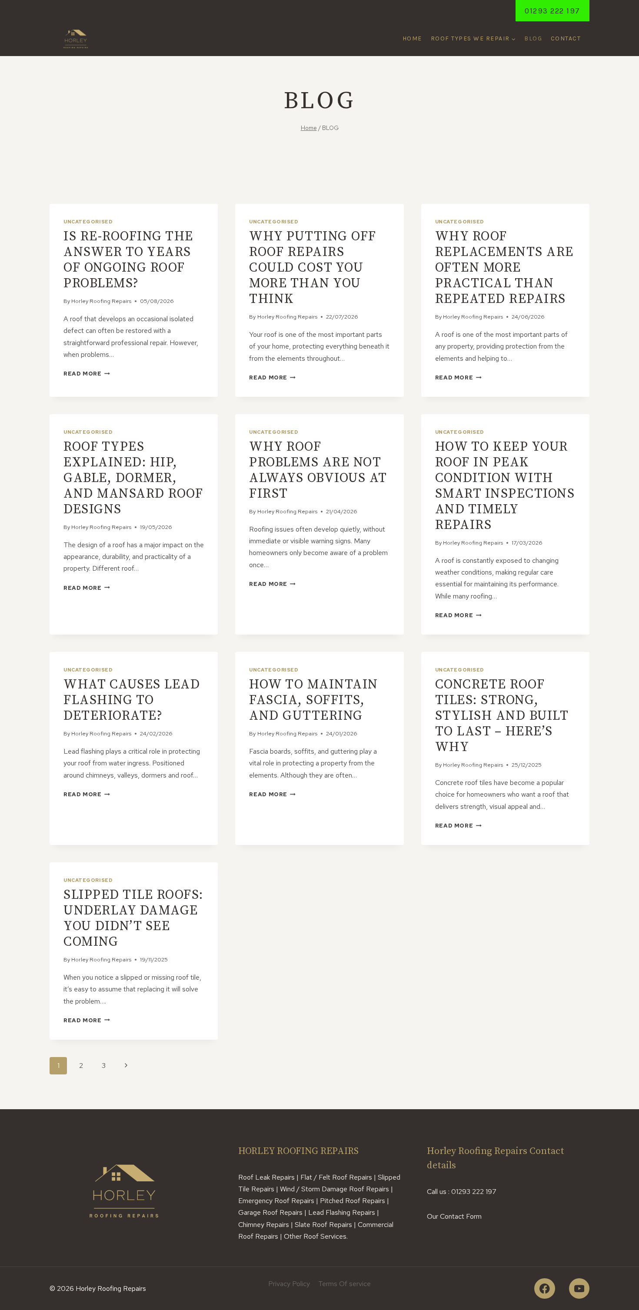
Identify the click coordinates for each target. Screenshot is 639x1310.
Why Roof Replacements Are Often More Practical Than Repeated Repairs (504, 267)
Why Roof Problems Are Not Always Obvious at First (318, 470)
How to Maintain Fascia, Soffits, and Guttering (313, 700)
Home (412, 38)
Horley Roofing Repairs (101, 301)
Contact (566, 38)
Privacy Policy (289, 1283)
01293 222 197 (552, 11)
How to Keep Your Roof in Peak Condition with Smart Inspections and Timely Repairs (505, 486)
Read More (86, 373)
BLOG (533, 38)
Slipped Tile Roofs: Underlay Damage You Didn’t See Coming (133, 918)
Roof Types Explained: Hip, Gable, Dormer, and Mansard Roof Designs (133, 478)
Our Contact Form (454, 1216)
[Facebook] (544, 1288)
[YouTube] (579, 1288)
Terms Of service (344, 1283)
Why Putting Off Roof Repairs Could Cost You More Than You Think (312, 267)
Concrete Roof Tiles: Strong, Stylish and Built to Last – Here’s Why (502, 715)
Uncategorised (88, 222)
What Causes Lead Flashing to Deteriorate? (131, 700)
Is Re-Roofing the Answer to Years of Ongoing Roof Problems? (128, 260)
